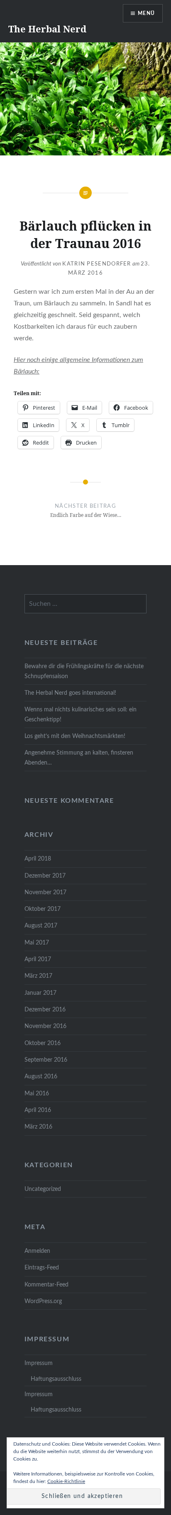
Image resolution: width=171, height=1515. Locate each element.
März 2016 (38, 1127)
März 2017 (38, 976)
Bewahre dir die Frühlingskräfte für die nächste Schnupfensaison (84, 671)
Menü (146, 13)
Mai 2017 (36, 942)
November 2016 (45, 1026)
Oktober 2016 (42, 1043)
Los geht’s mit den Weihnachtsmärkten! (74, 736)
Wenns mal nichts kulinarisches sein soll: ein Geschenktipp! (80, 714)
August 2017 (40, 925)
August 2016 (40, 1076)
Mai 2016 (36, 1093)
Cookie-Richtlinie (66, 1481)
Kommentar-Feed (46, 1284)
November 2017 (45, 892)
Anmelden (37, 1251)
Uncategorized (42, 1189)
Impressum (38, 1363)
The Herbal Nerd (47, 28)
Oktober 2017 (42, 909)
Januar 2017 (40, 993)
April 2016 (37, 1110)
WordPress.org (43, 1301)
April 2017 (37, 959)
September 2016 (45, 1060)
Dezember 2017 (45, 876)
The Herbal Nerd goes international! (70, 693)
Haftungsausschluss (56, 1379)
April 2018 (37, 859)
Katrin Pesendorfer (96, 264)
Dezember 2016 (45, 1009)
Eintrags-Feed (41, 1267)
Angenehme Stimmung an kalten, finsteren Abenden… (78, 757)
